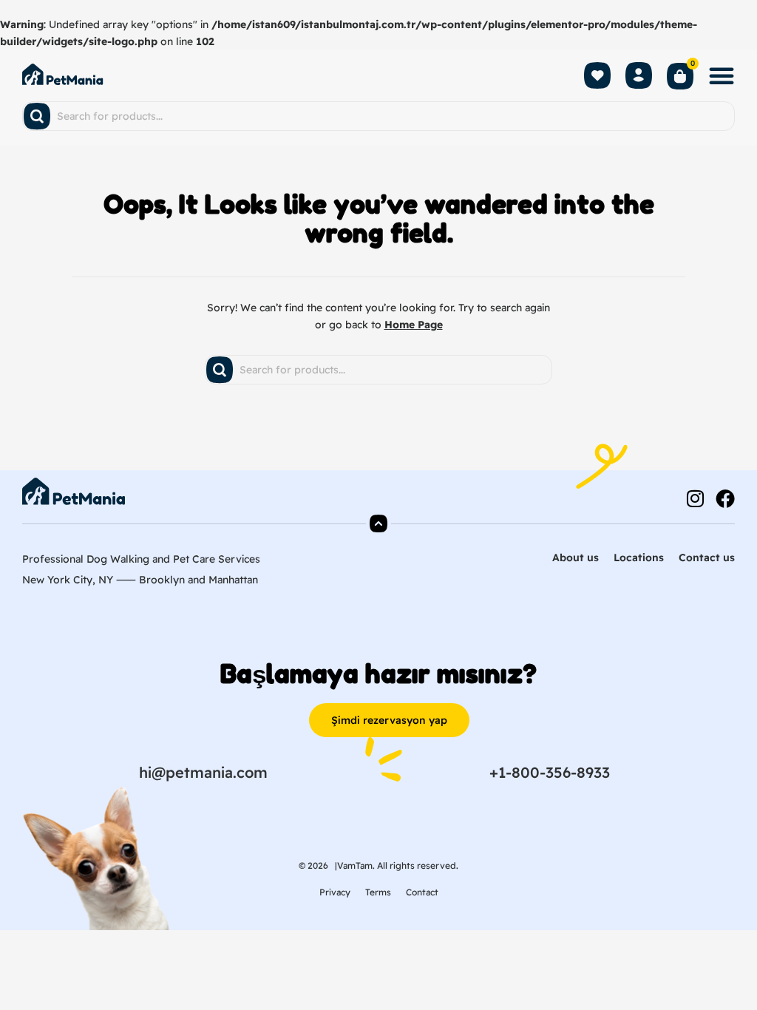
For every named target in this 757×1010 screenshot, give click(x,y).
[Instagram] (695, 498)
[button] (721, 75)
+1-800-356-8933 (549, 772)
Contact (422, 892)
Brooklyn (162, 579)
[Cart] (680, 77)
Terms (378, 892)
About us (575, 557)
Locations (639, 557)
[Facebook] (725, 498)
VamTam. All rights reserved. (397, 865)
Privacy (334, 892)
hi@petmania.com (203, 772)
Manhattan (233, 579)
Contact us (707, 557)
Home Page (413, 324)
